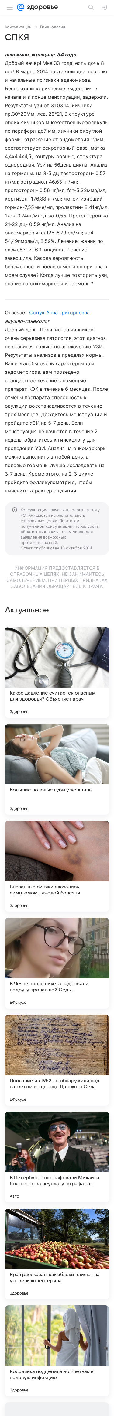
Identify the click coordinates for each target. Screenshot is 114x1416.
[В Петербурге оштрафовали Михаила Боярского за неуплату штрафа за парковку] (57, 1157)
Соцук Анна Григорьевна (59, 313)
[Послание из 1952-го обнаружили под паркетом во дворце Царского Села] (57, 1060)
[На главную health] (41, 7)
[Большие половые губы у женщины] (57, 769)
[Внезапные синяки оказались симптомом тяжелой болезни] (57, 866)
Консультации (18, 27)
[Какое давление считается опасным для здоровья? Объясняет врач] (57, 672)
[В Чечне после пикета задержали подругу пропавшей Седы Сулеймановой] (57, 963)
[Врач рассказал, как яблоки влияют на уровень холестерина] (57, 1254)
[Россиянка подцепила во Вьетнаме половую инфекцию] (57, 1350)
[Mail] (20, 7)
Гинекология (52, 27)
